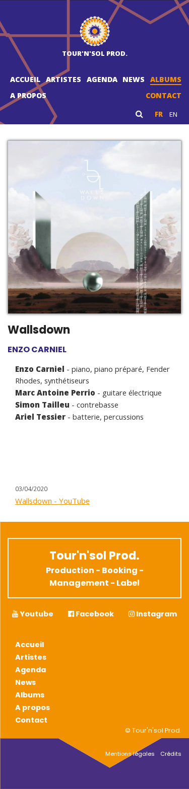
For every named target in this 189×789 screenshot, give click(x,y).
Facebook (94, 614)
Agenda (102, 79)
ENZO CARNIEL (37, 349)
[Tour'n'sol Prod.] (95, 32)
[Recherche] (139, 113)
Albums (165, 79)
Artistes (63, 79)
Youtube (35, 614)
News (133, 79)
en (173, 114)
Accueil (25, 79)
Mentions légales (130, 754)
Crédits (170, 754)
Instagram (156, 614)
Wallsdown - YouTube (52, 501)
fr (159, 114)
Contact (163, 95)
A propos (28, 95)
